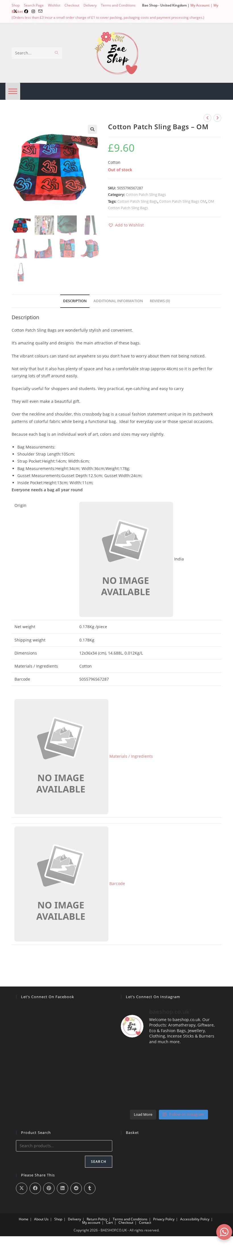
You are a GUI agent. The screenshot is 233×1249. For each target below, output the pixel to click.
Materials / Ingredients (130, 756)
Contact (145, 1222)
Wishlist (54, 5)
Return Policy (97, 1219)
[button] (92, 129)
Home (23, 1219)
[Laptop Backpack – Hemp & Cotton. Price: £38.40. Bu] (169, 1078)
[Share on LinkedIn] (62, 1188)
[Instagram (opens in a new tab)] (33, 11)
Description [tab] (75, 301)
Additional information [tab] (118, 301)
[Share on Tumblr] (89, 1188)
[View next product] (217, 118)
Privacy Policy (163, 1219)
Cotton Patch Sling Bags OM (182, 201)
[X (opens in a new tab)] (15, 11)
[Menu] (12, 91)
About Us (41, 1219)
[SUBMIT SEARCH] (56, 53)
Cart (109, 1222)
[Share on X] (21, 1188)
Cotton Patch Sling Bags (146, 194)
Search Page (34, 5)
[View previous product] (207, 118)
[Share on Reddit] (76, 1188)
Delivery (90, 5)
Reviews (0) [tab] (160, 301)
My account (91, 1222)
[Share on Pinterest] (49, 1188)
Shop (16, 5)
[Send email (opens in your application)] (40, 11)
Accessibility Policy (194, 1219)
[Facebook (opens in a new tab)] (26, 11)
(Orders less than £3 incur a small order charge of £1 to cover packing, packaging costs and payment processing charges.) (108, 17)
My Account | (201, 5)
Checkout (72, 5)
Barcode (116, 883)
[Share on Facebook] (35, 1188)
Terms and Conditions (118, 5)
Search (98, 1161)
